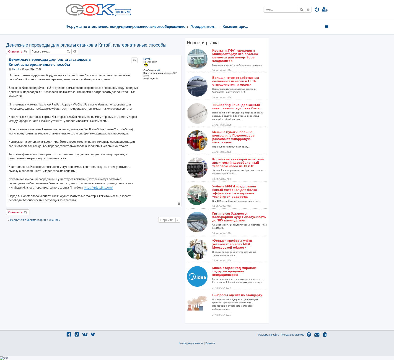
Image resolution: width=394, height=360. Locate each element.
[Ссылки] (327, 26)
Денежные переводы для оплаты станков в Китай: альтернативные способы (86, 45)
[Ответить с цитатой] (134, 60)
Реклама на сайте (268, 334)
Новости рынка (203, 42)
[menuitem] (317, 10)
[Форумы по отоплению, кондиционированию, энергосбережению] (122, 13)
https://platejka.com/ (98, 187)
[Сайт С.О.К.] (98, 9)
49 (158, 70)
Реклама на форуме (292, 334)
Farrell (146, 59)
